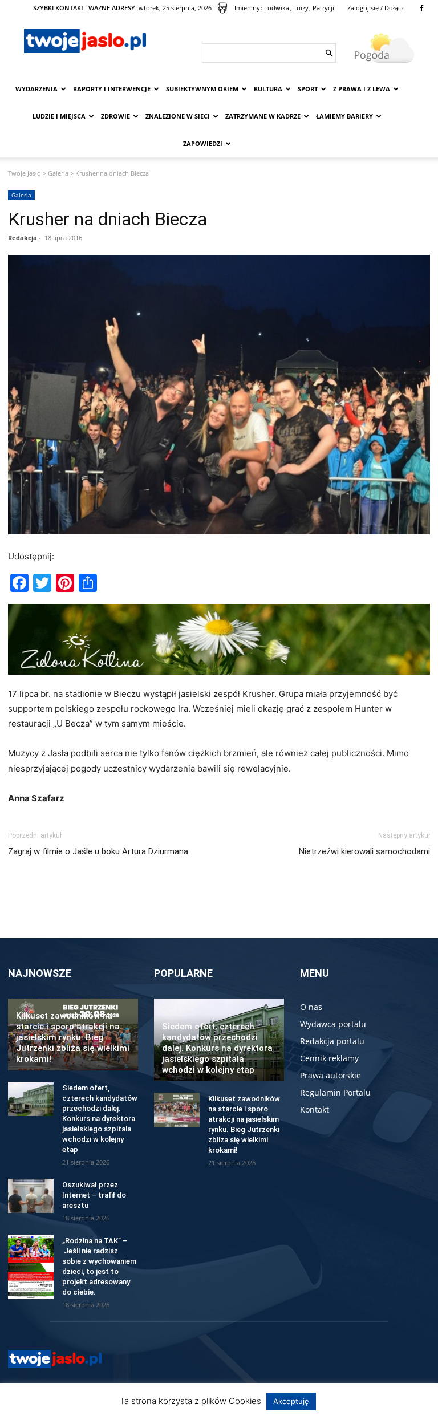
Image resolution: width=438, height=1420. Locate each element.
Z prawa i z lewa (361, 88)
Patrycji (323, 7)
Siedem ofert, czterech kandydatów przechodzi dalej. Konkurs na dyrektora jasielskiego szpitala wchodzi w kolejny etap (99, 1119)
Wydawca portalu (333, 1024)
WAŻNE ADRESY (111, 7)
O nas (311, 1006)
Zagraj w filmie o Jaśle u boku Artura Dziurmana (98, 851)
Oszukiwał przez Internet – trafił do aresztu (94, 1195)
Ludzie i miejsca (59, 116)
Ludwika (276, 7)
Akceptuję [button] (291, 1401)
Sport (308, 88)
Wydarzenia (36, 88)
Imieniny (247, 7)
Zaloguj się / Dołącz (375, 7)
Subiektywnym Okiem (202, 88)
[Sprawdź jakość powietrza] (222, 8)
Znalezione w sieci (177, 116)
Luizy (301, 7)
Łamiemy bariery (344, 116)
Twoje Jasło (24, 173)
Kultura (268, 88)
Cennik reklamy (329, 1058)
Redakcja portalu (332, 1041)
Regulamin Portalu (335, 1092)
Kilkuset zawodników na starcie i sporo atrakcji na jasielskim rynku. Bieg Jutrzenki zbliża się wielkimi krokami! (72, 1037)
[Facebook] (421, 8)
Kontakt (314, 1109)
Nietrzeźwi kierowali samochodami (364, 851)
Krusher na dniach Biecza (107, 219)
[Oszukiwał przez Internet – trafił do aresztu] (31, 1196)
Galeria (58, 173)
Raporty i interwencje (112, 88)
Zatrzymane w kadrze (263, 116)
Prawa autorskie (330, 1075)
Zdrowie (115, 116)
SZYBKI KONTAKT (58, 7)
